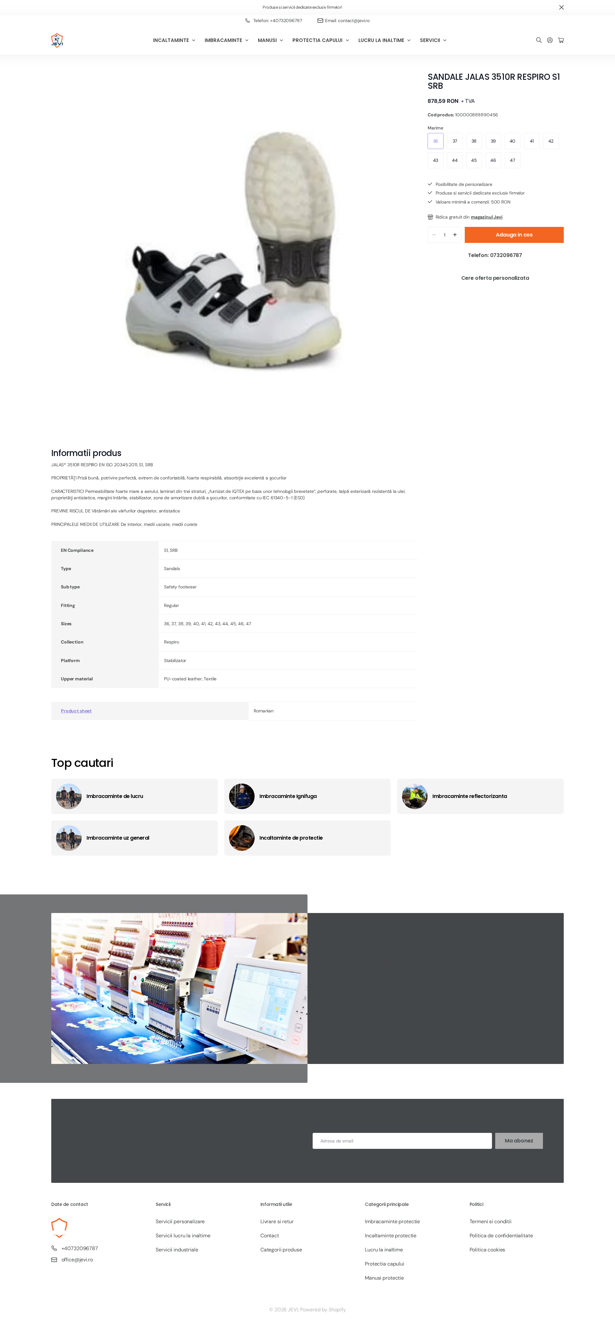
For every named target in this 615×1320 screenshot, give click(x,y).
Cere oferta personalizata (495, 278)
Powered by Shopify (323, 1309)
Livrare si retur (277, 1221)
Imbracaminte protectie (392, 1221)
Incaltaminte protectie (390, 1235)
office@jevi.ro (77, 1259)
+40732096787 (80, 1248)
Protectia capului (384, 1263)
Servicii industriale (177, 1249)
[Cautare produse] (539, 40)
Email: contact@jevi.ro (347, 20)
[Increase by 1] (455, 235)
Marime (435, 128)
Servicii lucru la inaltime (183, 1235)
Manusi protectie (384, 1277)
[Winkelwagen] (561, 40)
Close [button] (561, 7)
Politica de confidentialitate (501, 1235)
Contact (269, 1235)
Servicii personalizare (180, 1221)
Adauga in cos (514, 234)
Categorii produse (281, 1249)
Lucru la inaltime (384, 1249)
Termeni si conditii (491, 1221)
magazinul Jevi (487, 217)
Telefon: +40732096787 (277, 20)
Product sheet (76, 711)
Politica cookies (487, 1249)
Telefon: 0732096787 (495, 255)
